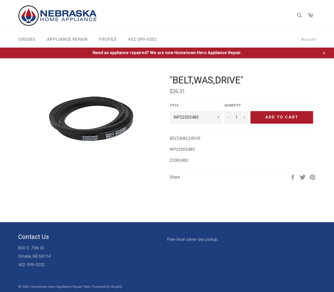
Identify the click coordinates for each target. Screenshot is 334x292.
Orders (26, 39)
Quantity (232, 105)
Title (174, 105)
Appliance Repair (67, 39)
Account (308, 39)
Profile (108, 39)
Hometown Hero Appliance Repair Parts (61, 287)
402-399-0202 (142, 39)
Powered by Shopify (107, 287)
